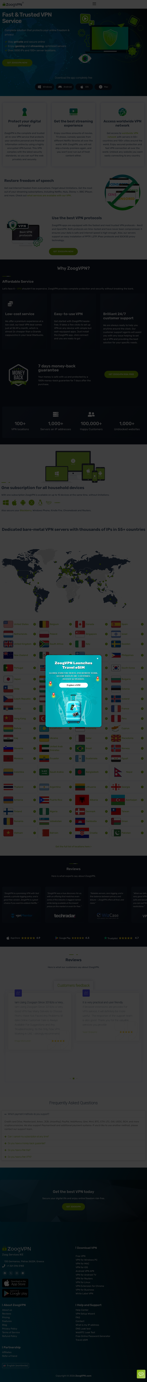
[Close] (97, 658)
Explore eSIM (73, 685)
